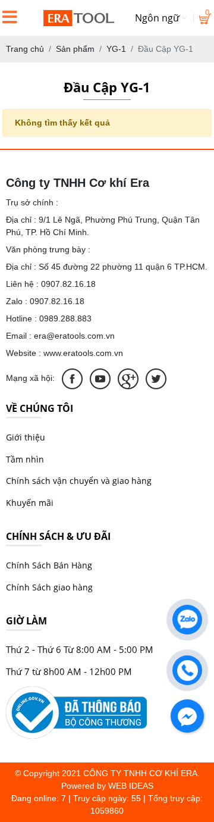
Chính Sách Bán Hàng (49, 565)
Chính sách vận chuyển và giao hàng (79, 480)
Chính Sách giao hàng (49, 587)
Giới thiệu (25, 437)
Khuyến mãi (30, 502)
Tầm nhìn (25, 459)
